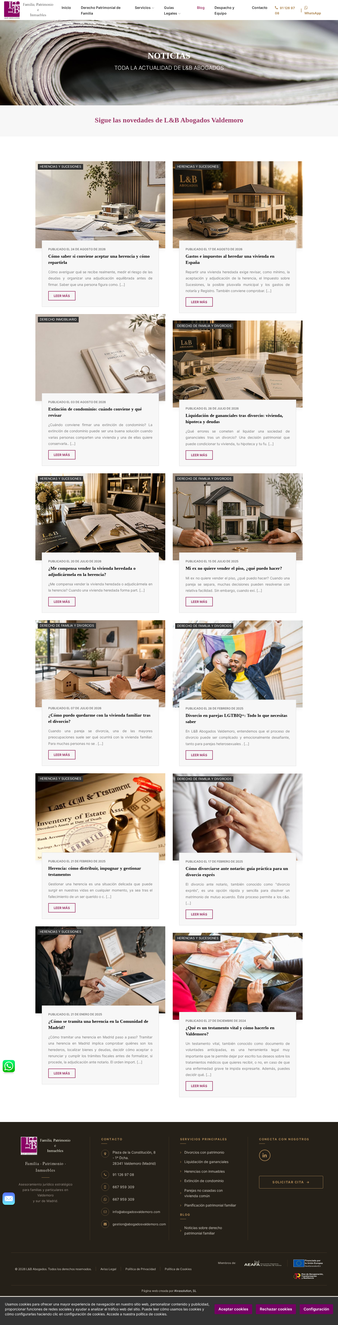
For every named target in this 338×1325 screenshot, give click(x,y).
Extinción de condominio (204, 1181)
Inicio (66, 7)
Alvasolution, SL (185, 1291)
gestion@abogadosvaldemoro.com (139, 1224)
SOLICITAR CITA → (291, 1182)
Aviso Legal (108, 1269)
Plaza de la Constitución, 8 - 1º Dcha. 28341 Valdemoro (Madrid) (134, 1157)
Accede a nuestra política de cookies (136, 1314)
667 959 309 (123, 1187)
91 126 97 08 (285, 10)
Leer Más (62, 296)
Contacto (259, 7)
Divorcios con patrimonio (204, 1152)
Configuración (316, 1309)
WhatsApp (312, 13)
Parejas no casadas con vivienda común (203, 1193)
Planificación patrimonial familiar (210, 1205)
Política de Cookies (178, 1269)
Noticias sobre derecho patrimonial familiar (203, 1230)
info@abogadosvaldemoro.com (136, 1212)
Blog (201, 7)
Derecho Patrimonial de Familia (101, 10)
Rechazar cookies (276, 1309)
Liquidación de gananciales (206, 1162)
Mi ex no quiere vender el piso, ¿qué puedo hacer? (234, 568)
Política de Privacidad (140, 1269)
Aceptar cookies (233, 1309)
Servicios (143, 7)
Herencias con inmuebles (204, 1171)
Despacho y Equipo (224, 10)
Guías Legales (170, 10)
